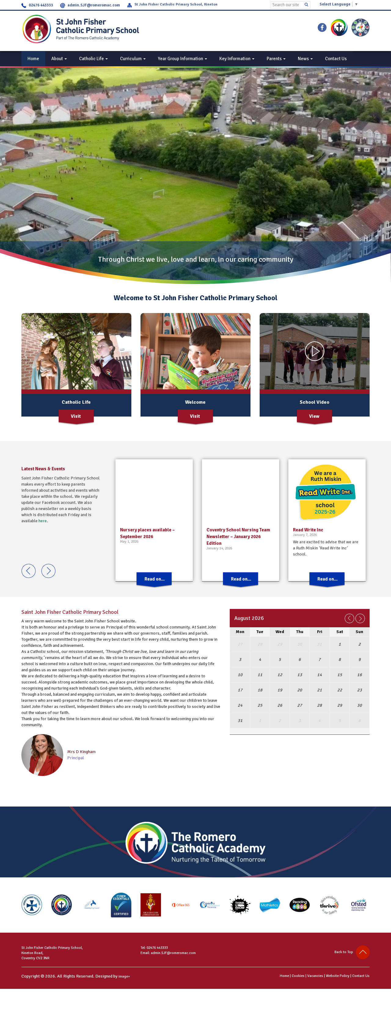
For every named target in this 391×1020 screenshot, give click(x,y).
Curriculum (131, 58)
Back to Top (345, 952)
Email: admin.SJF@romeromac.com (168, 953)
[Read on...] (154, 586)
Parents (275, 58)
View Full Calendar (300, 737)
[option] (154, 520)
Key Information (235, 58)
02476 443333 (41, 5)
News (304, 58)
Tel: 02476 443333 (154, 947)
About (57, 58)
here (42, 520)
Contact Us (336, 58)
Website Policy (337, 976)
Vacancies (315, 976)
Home (33, 58)
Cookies (298, 976)
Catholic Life (92, 58)
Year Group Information (181, 58)
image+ (124, 976)
